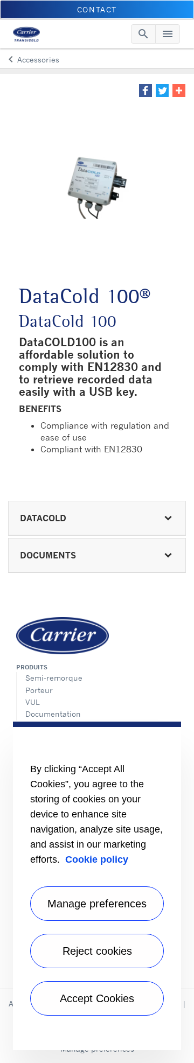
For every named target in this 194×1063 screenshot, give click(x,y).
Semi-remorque (53, 677)
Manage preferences (97, 904)
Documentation (53, 713)
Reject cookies (97, 951)
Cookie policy (96, 859)
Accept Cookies (97, 998)
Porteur (39, 690)
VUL (32, 702)
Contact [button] (97, 9)
